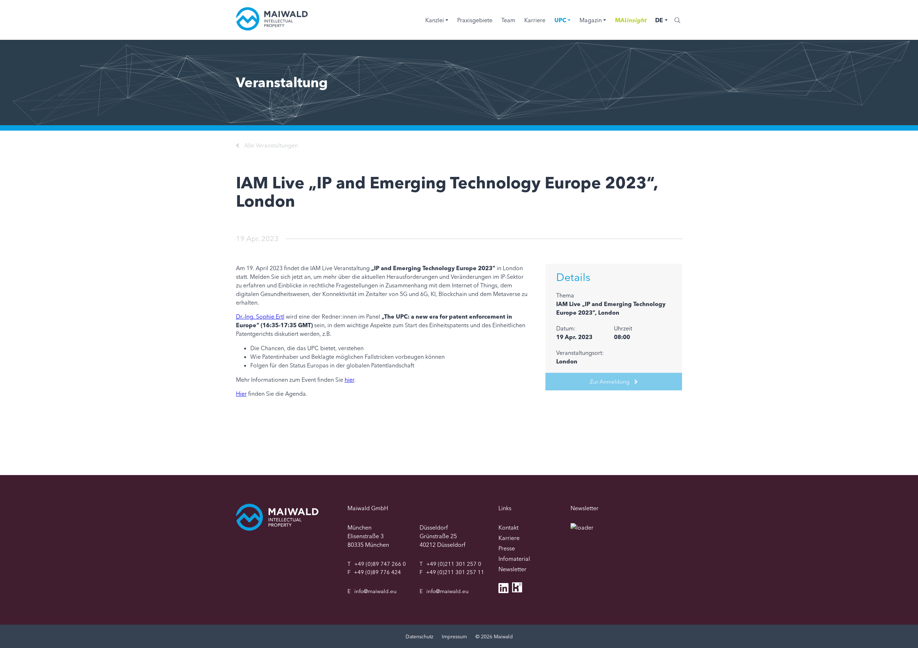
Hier (241, 393)
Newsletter (512, 569)
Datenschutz (419, 636)
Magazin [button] (590, 20)
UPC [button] (560, 20)
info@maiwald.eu (375, 591)
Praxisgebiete (474, 20)
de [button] (659, 20)
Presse (506, 548)
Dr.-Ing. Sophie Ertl (260, 316)
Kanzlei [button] (434, 20)
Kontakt (508, 527)
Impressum (454, 636)
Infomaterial (514, 558)
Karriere (534, 20)
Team (508, 20)
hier (349, 379)
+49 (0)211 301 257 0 (453, 563)
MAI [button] (630, 20)
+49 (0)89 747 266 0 (380, 563)
